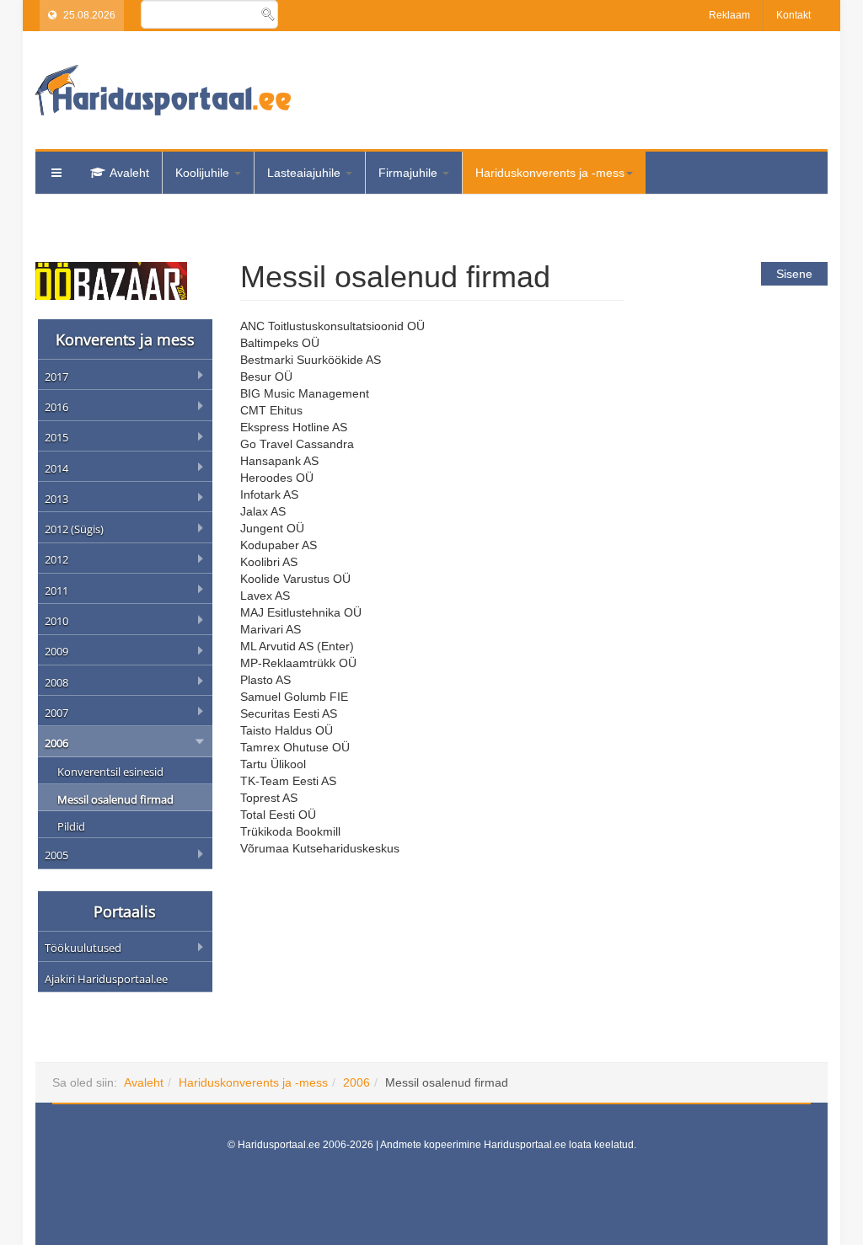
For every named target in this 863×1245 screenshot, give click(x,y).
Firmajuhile (409, 172)
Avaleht (129, 172)
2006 (356, 1082)
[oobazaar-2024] (111, 279)
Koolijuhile (204, 172)
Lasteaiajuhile (305, 172)
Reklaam (729, 15)
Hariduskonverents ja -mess (549, 172)
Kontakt (793, 15)
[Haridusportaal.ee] (163, 90)
